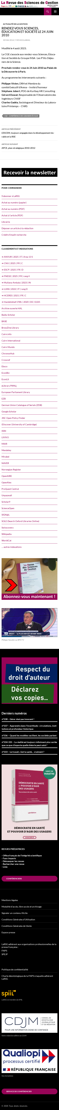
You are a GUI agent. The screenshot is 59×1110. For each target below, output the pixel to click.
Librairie (6, 221)
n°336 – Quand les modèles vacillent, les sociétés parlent (29, 735)
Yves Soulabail (22, 40)
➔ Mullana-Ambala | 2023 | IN (16, 282)
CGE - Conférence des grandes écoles (21, 116)
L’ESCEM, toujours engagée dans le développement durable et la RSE (28, 133)
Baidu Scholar (8, 314)
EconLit (5, 379)
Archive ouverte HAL (12, 308)
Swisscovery (8, 527)
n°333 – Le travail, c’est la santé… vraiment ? (23, 751)
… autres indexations (12, 547)
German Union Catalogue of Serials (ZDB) (22, 405)
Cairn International (11, 340)
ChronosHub (8, 353)
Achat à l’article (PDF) (12, 215)
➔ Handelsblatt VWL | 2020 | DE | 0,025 (21, 302)
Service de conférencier (19, 1091)
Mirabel (5, 456)
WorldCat (6, 540)
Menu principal (55, 11)
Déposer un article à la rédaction (17, 228)
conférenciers (14, 878)
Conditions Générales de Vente (17, 926)
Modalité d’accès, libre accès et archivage (22, 906)
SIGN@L (6, 514)
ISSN (4, 430)
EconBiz (5, 372)
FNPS (4, 950)
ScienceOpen (8, 508)
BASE (4, 321)
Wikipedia (6, 534)
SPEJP (5, 954)
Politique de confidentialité (15, 969)
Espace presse (8, 932)
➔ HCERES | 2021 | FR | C (14, 295)
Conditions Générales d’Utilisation (18, 919)
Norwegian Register (11, 469)
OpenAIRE (7, 476)
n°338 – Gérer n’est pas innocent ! (18, 719)
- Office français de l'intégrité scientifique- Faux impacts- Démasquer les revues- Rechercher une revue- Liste (22, 861)
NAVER (5, 463)
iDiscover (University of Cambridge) (19, 424)
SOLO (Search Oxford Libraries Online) (20, 521)
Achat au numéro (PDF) (13, 209)
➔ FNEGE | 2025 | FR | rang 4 (16, 276)
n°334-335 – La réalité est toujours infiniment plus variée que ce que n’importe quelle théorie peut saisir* (29, 744)
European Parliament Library (16, 392)
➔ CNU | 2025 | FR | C (12, 263)
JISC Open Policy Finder (13, 418)
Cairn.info (6, 334)
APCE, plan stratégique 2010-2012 (18, 146)
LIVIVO (5, 437)
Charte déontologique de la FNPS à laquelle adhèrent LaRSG (27, 977)
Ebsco (4, 366)
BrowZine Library (10, 327)
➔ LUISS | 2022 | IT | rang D (15, 289)
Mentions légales (10, 900)
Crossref (6, 360)
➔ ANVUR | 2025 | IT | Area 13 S (17, 256)
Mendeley (6, 450)
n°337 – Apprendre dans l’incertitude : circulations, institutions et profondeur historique (29, 727)
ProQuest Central (10, 489)
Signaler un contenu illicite (15, 913)
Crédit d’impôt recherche (14, 234)
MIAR (4, 443)
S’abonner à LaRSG (11, 196)
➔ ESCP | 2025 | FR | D (12, 269)
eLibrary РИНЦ (9, 385)
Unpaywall (7, 495)
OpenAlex (6, 482)
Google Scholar (9, 411)
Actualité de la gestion (15, 24)
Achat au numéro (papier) (14, 202)
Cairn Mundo (8, 347)
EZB (4, 398)
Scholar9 (6, 501)
